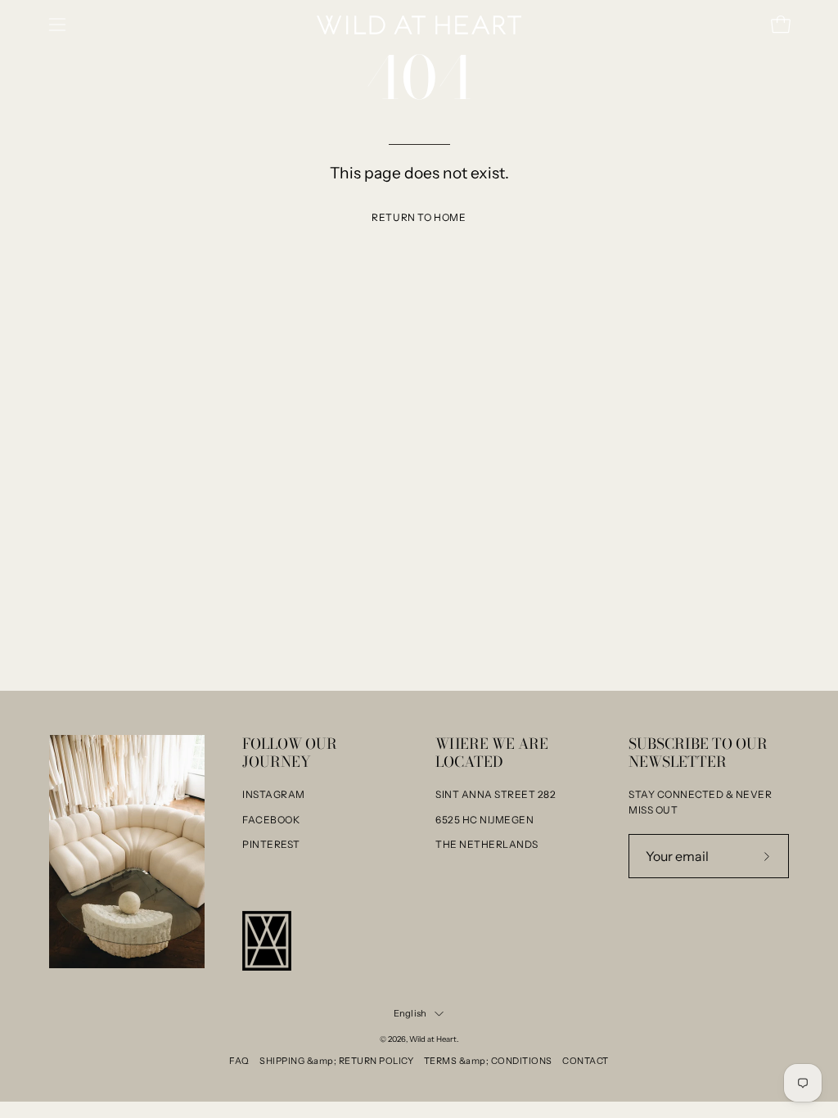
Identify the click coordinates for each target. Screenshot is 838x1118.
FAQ (239, 1060)
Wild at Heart (433, 1039)
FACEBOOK (271, 820)
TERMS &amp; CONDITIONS (488, 1060)
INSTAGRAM (273, 794)
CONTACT (585, 1060)
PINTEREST (271, 844)
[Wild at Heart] (419, 25)
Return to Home (419, 217)
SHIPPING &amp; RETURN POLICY (336, 1060)
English (410, 1013)
